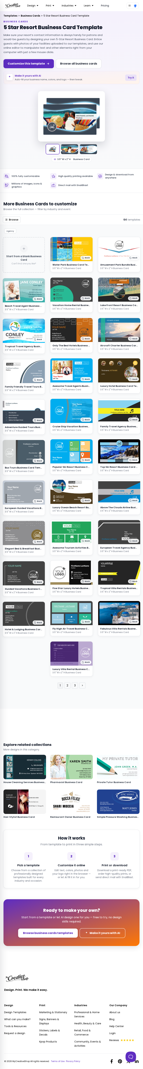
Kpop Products (48, 1041)
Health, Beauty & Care (87, 1023)
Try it (131, 77)
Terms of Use (58, 1061)
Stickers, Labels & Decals (49, 1032)
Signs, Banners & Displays (49, 1021)
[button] (38, 299)
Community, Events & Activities (87, 1044)
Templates (10, 15)
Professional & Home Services (87, 1014)
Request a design (14, 1033)
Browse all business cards (78, 64)
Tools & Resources (15, 1026)
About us (114, 1012)
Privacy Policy (73, 1061)
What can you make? (17, 1019)
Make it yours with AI (105, 933)
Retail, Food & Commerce (82, 1032)
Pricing (105, 5)
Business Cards (31, 15)
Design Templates (15, 1012)
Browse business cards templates (48, 933)
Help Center (116, 1026)
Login (112, 1033)
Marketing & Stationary (53, 1012)
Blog (111, 1019)
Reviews (114, 1040)
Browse (13, 219)
